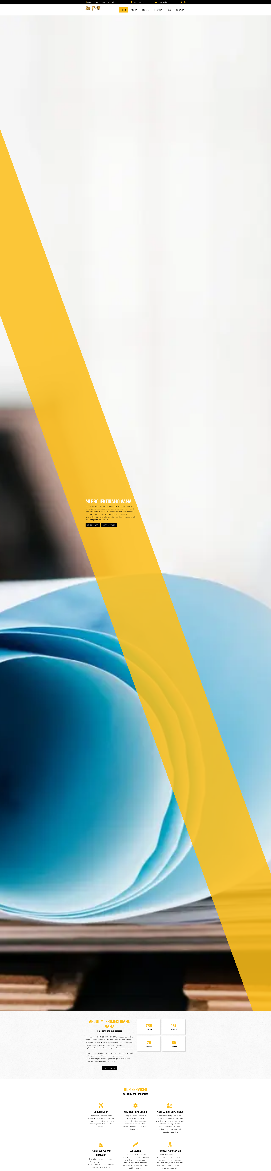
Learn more (92, 525)
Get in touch (109, 1068)
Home (123, 10)
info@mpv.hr (162, 2)
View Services (109, 525)
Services (145, 10)
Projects (158, 10)
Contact (180, 10)
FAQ (169, 10)
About (134, 10)
